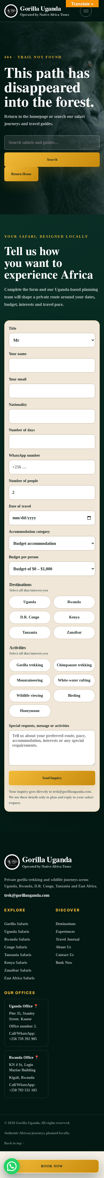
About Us (63, 947)
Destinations (65, 924)
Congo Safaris (15, 947)
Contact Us (65, 955)
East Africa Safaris (19, 978)
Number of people (23, 481)
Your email (17, 379)
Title (12, 328)
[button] (12, 1166)
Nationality (18, 405)
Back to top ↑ (14, 1143)
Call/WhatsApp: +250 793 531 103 (23, 1087)
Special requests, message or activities (39, 726)
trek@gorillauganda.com (26, 895)
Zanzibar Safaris (17, 970)
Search (52, 159)
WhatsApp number (24, 455)
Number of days (22, 430)
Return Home (21, 174)
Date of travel (20, 506)
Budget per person (23, 557)
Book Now (52, 1166)
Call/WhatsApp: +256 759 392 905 (23, 1036)
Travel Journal (67, 939)
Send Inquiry (52, 778)
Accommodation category (29, 532)
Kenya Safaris (15, 963)
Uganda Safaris (16, 932)
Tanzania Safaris (17, 955)
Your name (17, 354)
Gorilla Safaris (16, 924)
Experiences (65, 932)
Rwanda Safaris (17, 939)
